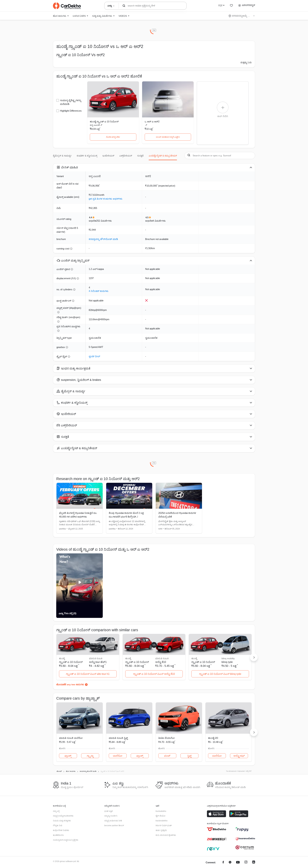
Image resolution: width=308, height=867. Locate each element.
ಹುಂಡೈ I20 (213, 738)
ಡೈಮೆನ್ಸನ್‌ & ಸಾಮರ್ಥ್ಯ (62, 155)
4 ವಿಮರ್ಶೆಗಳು (159, 220)
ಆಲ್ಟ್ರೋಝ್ (239, 755)
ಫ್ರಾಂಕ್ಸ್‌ (67, 755)
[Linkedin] (253, 862)
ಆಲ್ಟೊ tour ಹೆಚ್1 (98, 662)
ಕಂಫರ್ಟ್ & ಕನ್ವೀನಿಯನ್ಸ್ (87, 155)
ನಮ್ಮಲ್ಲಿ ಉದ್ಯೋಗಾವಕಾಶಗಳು (63, 816)
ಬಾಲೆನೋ (117, 755)
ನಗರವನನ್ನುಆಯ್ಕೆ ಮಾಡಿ (242, 15)
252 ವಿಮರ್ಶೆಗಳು (104, 220)
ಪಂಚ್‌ (167, 755)
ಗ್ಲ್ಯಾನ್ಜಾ (90, 755)
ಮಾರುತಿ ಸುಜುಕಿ (95, 658)
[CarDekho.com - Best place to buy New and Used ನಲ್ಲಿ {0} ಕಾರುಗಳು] (67, 5)
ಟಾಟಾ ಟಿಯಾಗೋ (166, 738)
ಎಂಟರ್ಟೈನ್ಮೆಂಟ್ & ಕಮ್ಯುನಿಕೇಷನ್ (163, 155)
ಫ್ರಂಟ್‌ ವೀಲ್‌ (94, 356)
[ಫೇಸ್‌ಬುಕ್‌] (223, 862)
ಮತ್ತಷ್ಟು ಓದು (246, 62)
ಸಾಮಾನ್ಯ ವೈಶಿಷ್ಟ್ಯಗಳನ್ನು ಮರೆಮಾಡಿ (70, 102)
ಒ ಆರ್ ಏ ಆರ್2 (152, 121)
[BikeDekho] (216, 829)
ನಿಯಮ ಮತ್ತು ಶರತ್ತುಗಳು (62, 821)
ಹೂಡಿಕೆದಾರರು (58, 835)
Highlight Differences (71, 110)
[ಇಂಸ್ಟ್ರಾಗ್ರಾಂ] (245, 862)
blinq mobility (228, 658)
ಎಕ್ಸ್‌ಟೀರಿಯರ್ (125, 155)
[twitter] (230, 862)
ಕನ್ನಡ (220, 5)
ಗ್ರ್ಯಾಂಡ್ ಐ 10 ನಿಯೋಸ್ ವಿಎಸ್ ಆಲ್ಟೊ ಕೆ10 (154, 674)
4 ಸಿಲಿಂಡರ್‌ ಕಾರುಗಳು (98, 291)
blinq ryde (227, 662)
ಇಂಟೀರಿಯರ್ (108, 155)
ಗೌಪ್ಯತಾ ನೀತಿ (57, 825)
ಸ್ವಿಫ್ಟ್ (189, 755)
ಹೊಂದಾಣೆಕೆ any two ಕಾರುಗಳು (70, 684)
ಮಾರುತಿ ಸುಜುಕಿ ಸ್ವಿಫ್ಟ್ (118, 738)
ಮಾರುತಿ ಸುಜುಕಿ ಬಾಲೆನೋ (71, 738)
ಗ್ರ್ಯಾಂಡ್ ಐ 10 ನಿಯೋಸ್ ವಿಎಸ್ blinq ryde (220, 674)
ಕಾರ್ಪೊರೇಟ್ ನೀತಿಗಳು (61, 830)
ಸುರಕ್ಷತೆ (140, 155)
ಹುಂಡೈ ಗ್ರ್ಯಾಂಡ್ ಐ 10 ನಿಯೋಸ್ (104, 121)
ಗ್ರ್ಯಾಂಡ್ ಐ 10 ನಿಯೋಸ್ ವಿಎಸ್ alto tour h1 (88, 674)
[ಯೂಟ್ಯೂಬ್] (238, 862)
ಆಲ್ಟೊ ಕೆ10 (160, 662)
